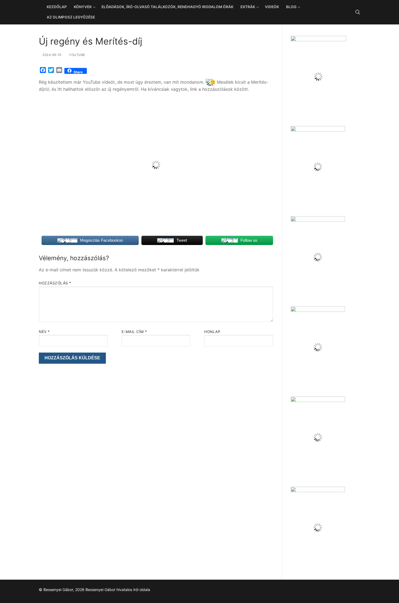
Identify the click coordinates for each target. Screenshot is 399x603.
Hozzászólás (55, 283)
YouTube (76, 55)
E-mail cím (134, 331)
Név (44, 331)
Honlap (212, 331)
